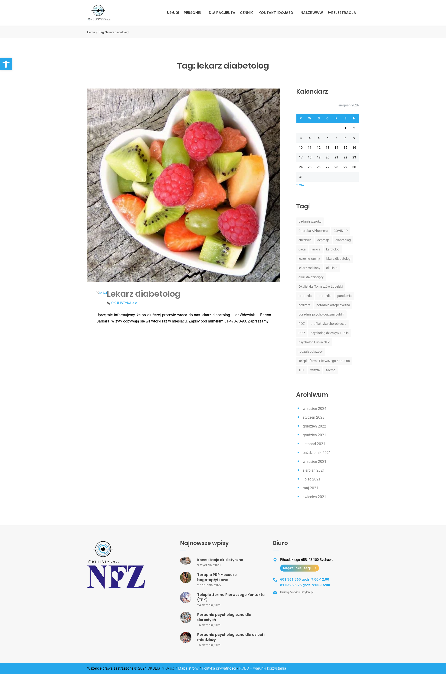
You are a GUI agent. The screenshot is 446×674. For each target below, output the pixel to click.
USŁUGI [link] (173, 12)
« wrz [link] (300, 184)
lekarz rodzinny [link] (309, 268)
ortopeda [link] (305, 296)
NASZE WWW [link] (312, 12)
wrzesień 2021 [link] (314, 461)
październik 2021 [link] (317, 452)
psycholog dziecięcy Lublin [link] (330, 333)
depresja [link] (323, 240)
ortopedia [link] (324, 296)
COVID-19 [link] (341, 231)
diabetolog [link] (343, 240)
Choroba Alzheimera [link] (313, 231)
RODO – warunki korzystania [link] (262, 668)
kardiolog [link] (333, 249)
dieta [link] (302, 249)
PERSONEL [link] (192, 12)
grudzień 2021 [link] (314, 435)
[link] (6, 64)
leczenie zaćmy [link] (309, 258)
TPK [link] (301, 370)
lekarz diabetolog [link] (338, 258)
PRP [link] (301, 333)
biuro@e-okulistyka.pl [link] (297, 592)
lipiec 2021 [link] (312, 479)
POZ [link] (301, 323)
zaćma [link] (330, 370)
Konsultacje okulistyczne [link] (220, 559)
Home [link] (91, 32)
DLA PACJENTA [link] (222, 12)
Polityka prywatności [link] (219, 668)
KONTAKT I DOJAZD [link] (276, 12)
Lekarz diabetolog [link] (143, 294)
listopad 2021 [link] (314, 444)
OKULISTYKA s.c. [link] (124, 303)
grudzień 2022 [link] (314, 426)
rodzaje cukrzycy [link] (310, 351)
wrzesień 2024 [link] (314, 408)
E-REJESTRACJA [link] (342, 12)
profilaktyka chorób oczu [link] (328, 323)
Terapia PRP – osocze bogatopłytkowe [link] (217, 577)
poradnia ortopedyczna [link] (333, 305)
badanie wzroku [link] (309, 221)
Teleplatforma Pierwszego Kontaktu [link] (324, 361)
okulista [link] (332, 268)
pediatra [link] (304, 305)
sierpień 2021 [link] (314, 470)
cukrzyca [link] (305, 240)
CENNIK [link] (246, 12)
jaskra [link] (316, 249)
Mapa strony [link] (188, 668)
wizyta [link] (315, 370)
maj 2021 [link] (310, 488)
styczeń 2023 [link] (314, 417)
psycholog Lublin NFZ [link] (314, 342)
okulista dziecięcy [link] (311, 277)
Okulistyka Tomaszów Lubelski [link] (320, 286)
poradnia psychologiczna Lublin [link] (321, 314)
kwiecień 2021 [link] (314, 497)
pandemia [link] (344, 296)
